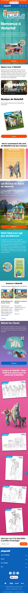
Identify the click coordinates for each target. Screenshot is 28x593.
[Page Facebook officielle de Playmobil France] (10, 573)
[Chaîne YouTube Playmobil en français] (14, 573)
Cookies (20, 589)
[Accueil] (7, 6)
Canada (15, 577)
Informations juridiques (19, 592)
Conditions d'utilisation (8, 592)
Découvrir (3, 318)
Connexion (23, 544)
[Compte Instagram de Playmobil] (17, 573)
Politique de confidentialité (12, 589)
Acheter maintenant (14, 2)
